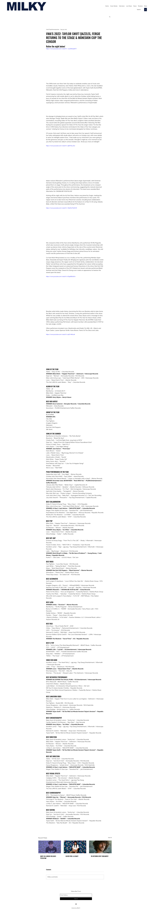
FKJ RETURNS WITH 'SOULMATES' (100, 856)
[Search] (145, 9)
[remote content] (75, 109)
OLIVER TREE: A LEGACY (72, 856)
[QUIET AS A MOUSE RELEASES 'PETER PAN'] (49, 847)
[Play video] (75, 64)
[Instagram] (76, 905)
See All (110, 837)
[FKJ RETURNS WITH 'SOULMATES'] (100, 847)
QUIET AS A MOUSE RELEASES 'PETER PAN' (48, 857)
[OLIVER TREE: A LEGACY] (75, 847)
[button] (109, 16)
